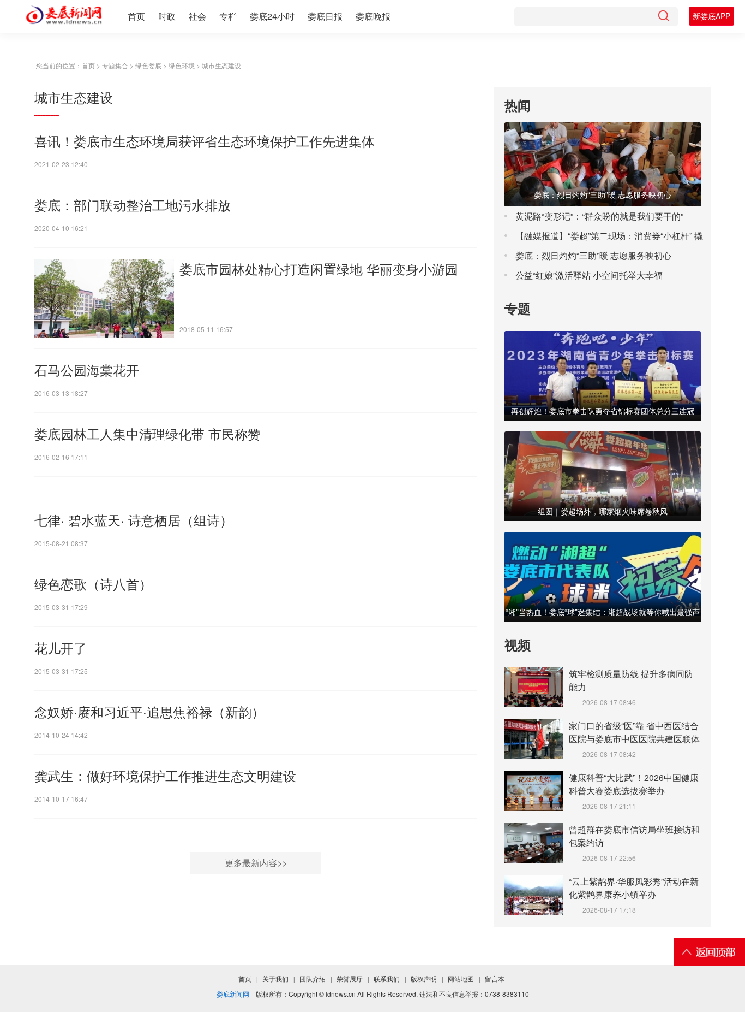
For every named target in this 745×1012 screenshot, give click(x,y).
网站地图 (461, 979)
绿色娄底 (148, 65)
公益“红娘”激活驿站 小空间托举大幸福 (589, 275)
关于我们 (275, 979)
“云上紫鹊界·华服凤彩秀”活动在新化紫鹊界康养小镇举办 (634, 888)
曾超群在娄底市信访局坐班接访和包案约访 (634, 836)
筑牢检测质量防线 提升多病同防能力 (631, 680)
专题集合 (115, 65)
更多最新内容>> (256, 862)
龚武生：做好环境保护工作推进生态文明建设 (165, 775)
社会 (197, 16)
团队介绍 (312, 979)
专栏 (228, 16)
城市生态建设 (221, 65)
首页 (136, 16)
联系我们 (387, 979)
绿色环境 (182, 65)
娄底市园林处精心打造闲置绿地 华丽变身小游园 (318, 268)
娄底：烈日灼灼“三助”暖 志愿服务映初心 (593, 255)
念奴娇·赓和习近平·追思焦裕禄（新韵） (149, 711)
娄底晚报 (373, 16)
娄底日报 (325, 16)
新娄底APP (711, 15)
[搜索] (663, 16)
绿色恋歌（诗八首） (93, 583)
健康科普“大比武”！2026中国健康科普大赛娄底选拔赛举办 (634, 784)
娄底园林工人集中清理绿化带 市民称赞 (147, 433)
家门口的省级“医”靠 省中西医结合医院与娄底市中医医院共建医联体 (634, 732)
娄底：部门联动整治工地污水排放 (132, 204)
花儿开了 (60, 647)
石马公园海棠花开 (86, 369)
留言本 (494, 979)
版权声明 (424, 979)
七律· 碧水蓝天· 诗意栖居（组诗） (133, 519)
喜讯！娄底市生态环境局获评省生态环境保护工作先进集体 (204, 140)
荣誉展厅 (350, 979)
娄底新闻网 (233, 993)
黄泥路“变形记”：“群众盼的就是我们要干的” (599, 216)
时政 (167, 16)
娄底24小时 (272, 16)
